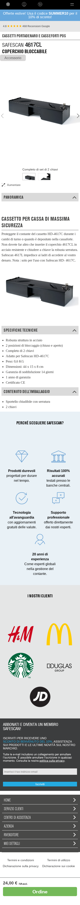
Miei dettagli (12, 843)
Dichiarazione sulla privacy (21, 866)
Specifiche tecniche (21, 330)
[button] (72, 4)
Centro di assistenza (17, 817)
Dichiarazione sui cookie (58, 866)
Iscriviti (40, 784)
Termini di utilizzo (58, 860)
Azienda (9, 826)
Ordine (40, 891)
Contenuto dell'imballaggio (27, 391)
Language (55, 4)
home (8, 4)
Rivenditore (11, 834)
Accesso (24, 4)
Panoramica (13, 197)
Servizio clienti (13, 808)
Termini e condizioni (20, 860)
